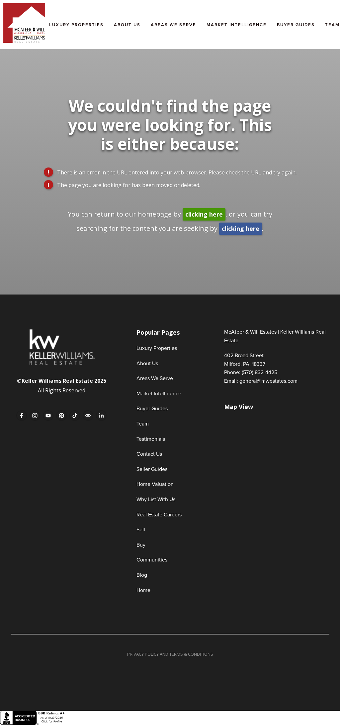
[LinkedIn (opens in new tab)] (101, 415)
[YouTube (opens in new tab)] (48, 415)
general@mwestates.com (268, 380)
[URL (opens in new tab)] (88, 415)
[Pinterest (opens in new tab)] (61, 415)
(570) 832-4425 (259, 372)
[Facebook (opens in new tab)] (21, 415)
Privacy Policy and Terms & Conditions (170, 654)
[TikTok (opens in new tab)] (74, 415)
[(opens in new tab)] (33, 723)
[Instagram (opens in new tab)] (35, 415)
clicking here (204, 214)
